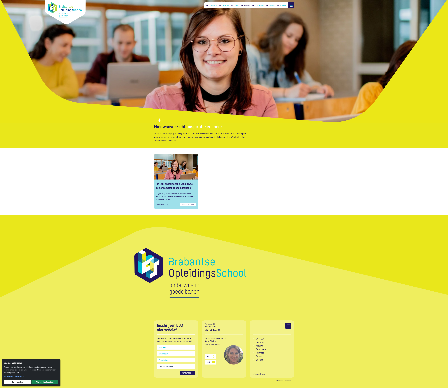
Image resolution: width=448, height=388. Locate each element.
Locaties (225, 5)
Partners (260, 352)
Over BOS (213, 5)
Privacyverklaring (259, 374)
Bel (207, 356)
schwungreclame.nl (285, 380)
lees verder (187, 204)
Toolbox (272, 5)
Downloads (259, 5)
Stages (236, 5)
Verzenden (186, 372)
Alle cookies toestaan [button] (45, 382)
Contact (259, 356)
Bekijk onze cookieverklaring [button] (14, 376)
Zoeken (283, 5)
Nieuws (247, 5)
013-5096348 (212, 329)
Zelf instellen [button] (17, 382)
